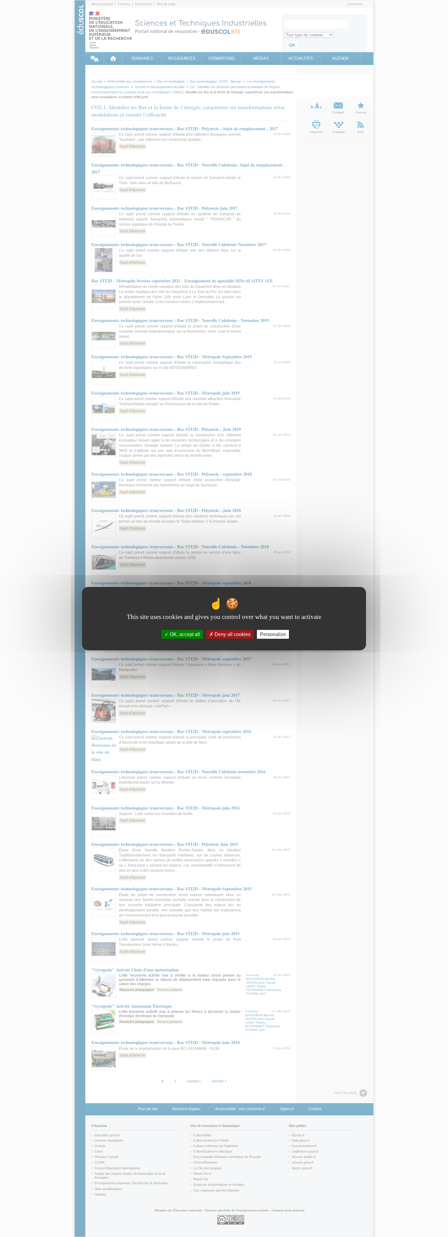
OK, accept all (184, 634)
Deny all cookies (232, 634)
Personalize (273, 634)
